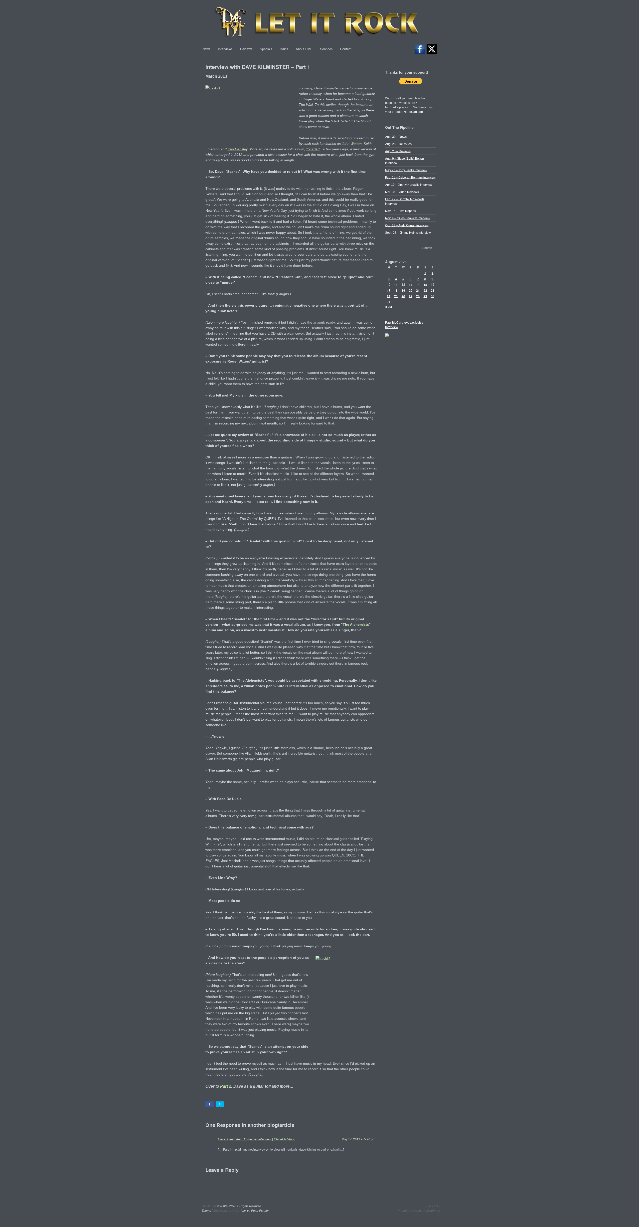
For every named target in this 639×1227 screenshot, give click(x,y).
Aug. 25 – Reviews (398, 151)
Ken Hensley (237, 149)
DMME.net (209, 1206)
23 (432, 290)
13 (410, 284)
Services (326, 48)
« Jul (388, 306)
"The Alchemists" (356, 624)
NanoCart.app (413, 112)
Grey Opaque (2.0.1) (227, 1211)
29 (425, 296)
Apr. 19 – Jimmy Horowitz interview (408, 184)
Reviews (246, 48)
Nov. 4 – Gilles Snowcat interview (407, 218)
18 (396, 290)
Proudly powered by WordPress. (419, 1211)
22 (425, 290)
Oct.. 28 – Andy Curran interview (407, 225)
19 (403, 290)
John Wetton (352, 144)
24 (388, 296)
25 (396, 296)
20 (410, 290)
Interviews (225, 48)
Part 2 (225, 1086)
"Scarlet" (313, 149)
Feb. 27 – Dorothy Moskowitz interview (404, 201)
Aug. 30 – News (396, 136)
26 (403, 296)
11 (396, 284)
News (206, 48)
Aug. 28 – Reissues (398, 144)
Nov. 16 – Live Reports (400, 210)
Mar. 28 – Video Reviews (402, 192)
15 (425, 284)
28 (418, 296)
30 (432, 296)
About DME (304, 48)
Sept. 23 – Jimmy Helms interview (408, 232)
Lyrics (284, 48)
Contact (345, 48)
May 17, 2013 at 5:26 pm (358, 1139)
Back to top (433, 1206)
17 (388, 290)
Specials (266, 48)
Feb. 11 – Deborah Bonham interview (410, 177)
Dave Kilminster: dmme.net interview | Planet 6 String (256, 1139)
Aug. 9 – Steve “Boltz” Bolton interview (404, 161)
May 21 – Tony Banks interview (406, 170)
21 (418, 290)
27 (410, 296)
